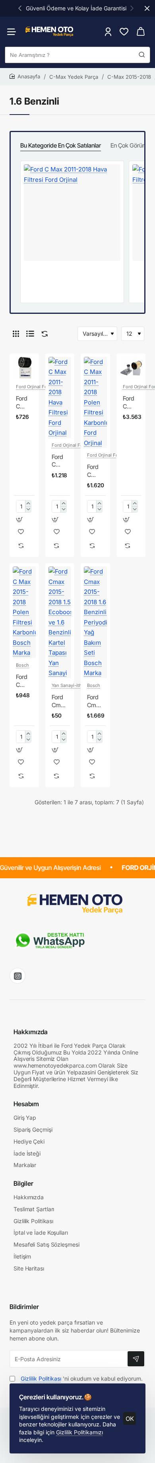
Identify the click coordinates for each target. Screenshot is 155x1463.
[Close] (147, 8)
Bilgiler (23, 1183)
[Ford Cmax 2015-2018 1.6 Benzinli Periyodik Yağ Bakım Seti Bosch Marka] (95, 622)
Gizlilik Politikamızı (79, 1432)
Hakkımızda (31, 1032)
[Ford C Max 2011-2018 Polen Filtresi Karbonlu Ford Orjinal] (95, 402)
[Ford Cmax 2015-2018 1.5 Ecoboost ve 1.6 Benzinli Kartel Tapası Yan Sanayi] (60, 622)
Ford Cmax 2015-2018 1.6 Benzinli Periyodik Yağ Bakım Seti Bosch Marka (95, 701)
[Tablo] (16, 333)
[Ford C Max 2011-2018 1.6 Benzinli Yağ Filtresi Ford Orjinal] (24, 368)
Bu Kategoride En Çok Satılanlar (60, 145)
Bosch (22, 665)
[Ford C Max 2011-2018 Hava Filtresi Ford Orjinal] (72, 212)
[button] (20, 8)
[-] (28, 509)
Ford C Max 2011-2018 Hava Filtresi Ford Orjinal (60, 461)
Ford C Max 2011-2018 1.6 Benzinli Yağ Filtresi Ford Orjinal (24, 402)
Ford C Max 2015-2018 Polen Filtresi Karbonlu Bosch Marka (24, 681)
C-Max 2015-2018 (129, 77)
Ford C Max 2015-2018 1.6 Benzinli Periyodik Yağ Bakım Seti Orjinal (131, 402)
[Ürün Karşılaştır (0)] (43, 334)
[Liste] (30, 333)
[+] (28, 503)
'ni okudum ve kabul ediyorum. (82, 1378)
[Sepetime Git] (141, 32)
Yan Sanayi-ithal (68, 685)
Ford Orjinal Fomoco (37, 386)
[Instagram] (17, 976)
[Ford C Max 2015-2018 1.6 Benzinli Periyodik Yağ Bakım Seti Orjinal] (131, 368)
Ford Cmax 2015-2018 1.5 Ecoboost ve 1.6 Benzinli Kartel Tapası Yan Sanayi (60, 701)
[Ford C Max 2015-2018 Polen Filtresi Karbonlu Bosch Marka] (24, 612)
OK (130, 1418)
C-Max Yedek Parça (73, 77)
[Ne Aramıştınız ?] (142, 55)
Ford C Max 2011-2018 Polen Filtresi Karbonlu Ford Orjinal (95, 471)
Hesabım (26, 1104)
